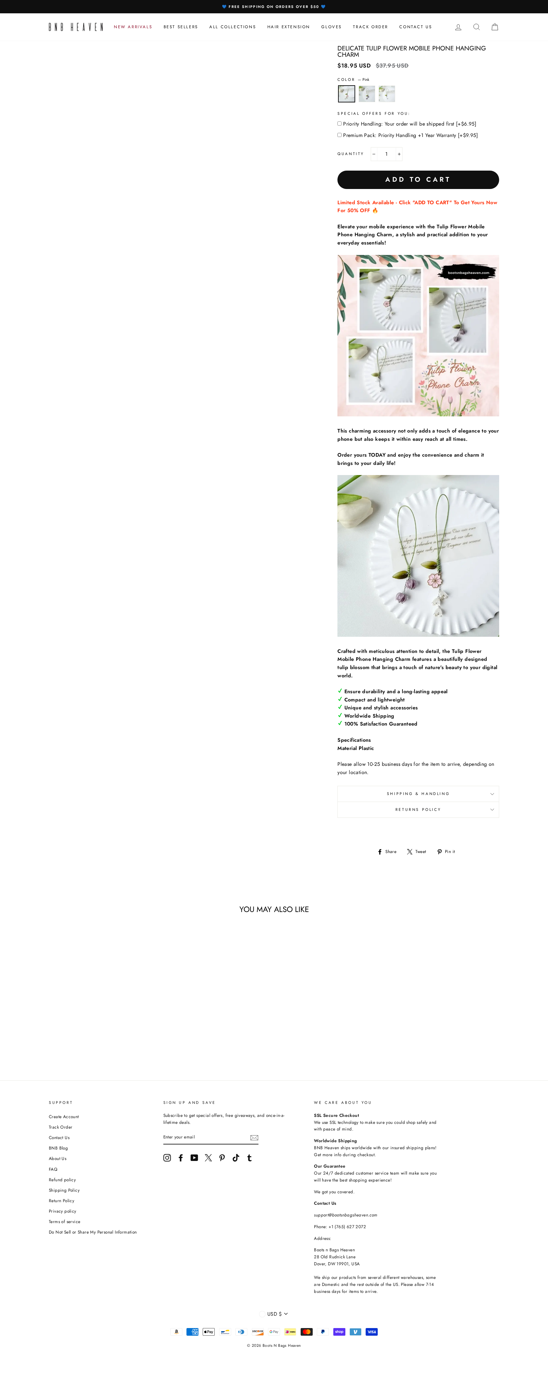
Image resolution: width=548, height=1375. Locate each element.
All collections (232, 27)
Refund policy (62, 1179)
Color (353, 79)
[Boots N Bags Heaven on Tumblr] (249, 1158)
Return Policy (61, 1200)
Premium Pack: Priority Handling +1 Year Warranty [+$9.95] (410, 135)
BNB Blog (58, 1148)
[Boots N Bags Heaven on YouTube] (194, 1158)
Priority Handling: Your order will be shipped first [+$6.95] (409, 123)
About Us (57, 1158)
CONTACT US (415, 27)
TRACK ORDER (370, 27)
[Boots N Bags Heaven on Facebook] (181, 1158)
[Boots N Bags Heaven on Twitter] (208, 1158)
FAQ (53, 1169)
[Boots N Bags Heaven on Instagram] (167, 1158)
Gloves (331, 27)
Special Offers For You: (374, 113)
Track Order (60, 1127)
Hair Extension (288, 27)
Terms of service (64, 1221)
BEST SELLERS (181, 27)
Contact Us (59, 1137)
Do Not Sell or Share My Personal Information (93, 1232)
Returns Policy (418, 809)
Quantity (350, 154)
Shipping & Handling (418, 794)
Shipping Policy (64, 1190)
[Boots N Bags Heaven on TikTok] (236, 1158)
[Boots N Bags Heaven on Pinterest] (222, 1158)
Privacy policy (62, 1211)
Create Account (64, 1116)
